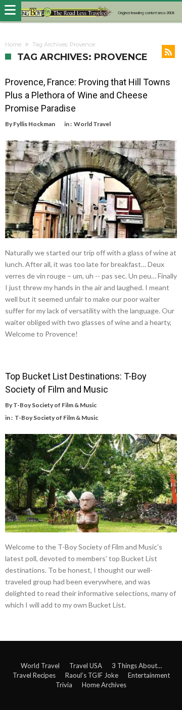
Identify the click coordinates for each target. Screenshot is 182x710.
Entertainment (149, 675)
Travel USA (85, 666)
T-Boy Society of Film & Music (55, 405)
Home (13, 44)
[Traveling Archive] (91, 11)
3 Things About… (137, 666)
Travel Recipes (34, 675)
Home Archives (104, 685)
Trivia (64, 685)
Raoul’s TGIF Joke (91, 675)
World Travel (92, 124)
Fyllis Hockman (34, 124)
